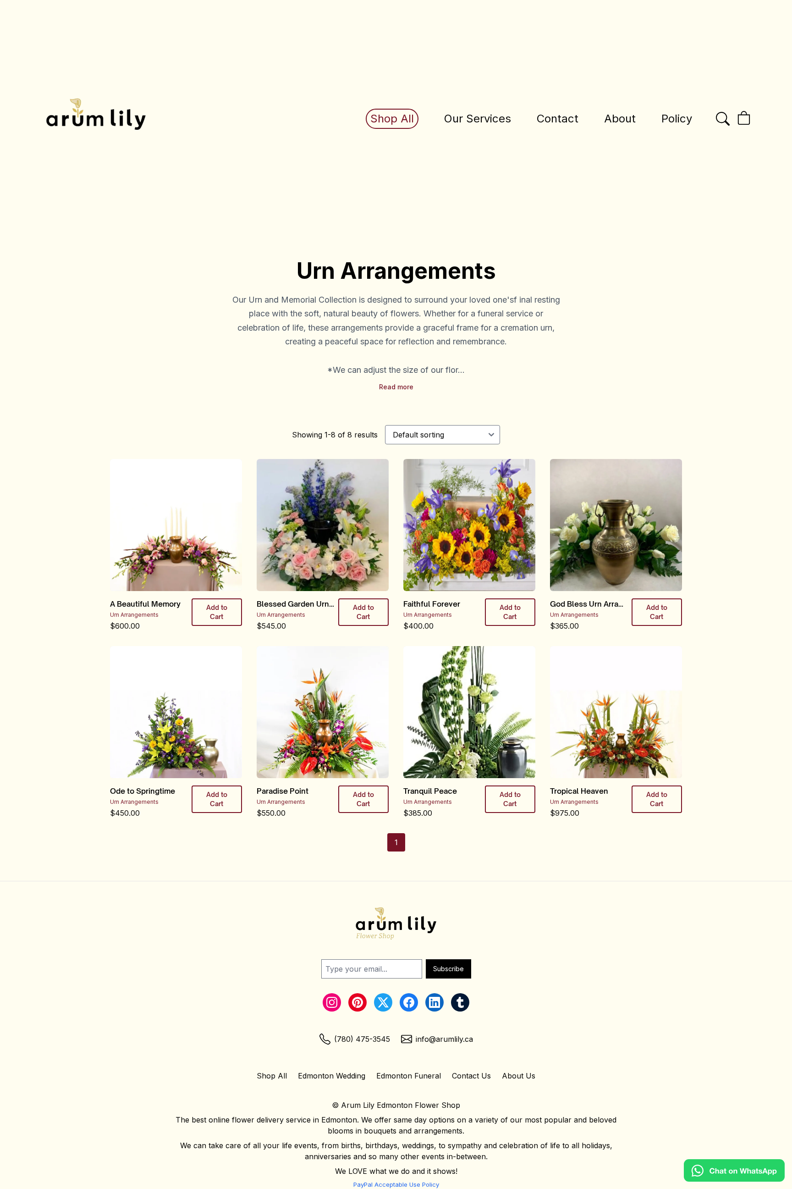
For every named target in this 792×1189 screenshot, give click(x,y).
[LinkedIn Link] (434, 1002)
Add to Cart (216, 611)
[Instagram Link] (332, 1002)
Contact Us (471, 1075)
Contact (557, 118)
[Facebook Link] (409, 1002)
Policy (676, 118)
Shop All (392, 118)
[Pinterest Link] (357, 1002)
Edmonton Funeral (408, 1075)
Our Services (477, 118)
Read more (396, 387)
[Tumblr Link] (460, 1002)
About (620, 118)
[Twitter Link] (383, 1002)
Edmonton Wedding (331, 1075)
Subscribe (448, 969)
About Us (518, 1075)
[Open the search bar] (723, 118)
